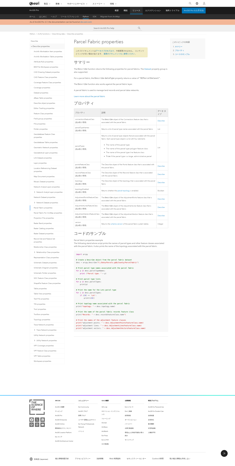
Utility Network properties (44, 335)
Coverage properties (42, 88)
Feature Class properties (43, 114)
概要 (117, 10)
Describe (34, 41)
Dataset (147, 69)
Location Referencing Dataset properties (45, 169)
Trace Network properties (44, 325)
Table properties (40, 289)
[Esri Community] (31, 424)
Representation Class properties (46, 258)
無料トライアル (172, 10)
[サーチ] (139, 28)
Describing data (58, 34)
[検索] (190, 3)
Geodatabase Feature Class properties (44, 135)
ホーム (32, 16)
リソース (136, 10)
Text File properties (41, 299)
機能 (126, 10)
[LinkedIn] (42, 419)
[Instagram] (37, 424)
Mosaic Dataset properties (44, 182)
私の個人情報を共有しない (180, 459)
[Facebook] (31, 419)
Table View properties (42, 294)
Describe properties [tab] (41, 46)
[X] (37, 419)
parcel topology (123, 191)
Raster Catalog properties (44, 228)
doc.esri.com (86, 22)
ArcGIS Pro (34, 10)
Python (86, 16)
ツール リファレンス (70, 16)
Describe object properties (44, 103)
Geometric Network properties (46, 148)
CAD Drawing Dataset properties (47, 72)
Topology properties (42, 320)
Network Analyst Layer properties (47, 187)
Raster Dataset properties (43, 234)
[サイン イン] (204, 3)
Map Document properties (44, 176)
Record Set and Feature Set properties (44, 240)
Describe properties (75, 34)
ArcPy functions (44, 34)
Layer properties (40, 163)
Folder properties (41, 129)
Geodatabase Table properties (46, 142)
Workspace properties (42, 361)
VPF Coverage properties (44, 346)
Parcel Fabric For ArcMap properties (48, 213)
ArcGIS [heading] (57, 400)
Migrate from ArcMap (110, 16)
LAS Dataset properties (43, 158)
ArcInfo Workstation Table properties (48, 57)
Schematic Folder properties (45, 273)
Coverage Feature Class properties (47, 83)
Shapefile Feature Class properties (47, 283)
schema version (117, 224)
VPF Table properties (42, 356)
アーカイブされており (105, 51)
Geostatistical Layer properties (46, 153)
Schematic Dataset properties (45, 263)
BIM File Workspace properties (46, 67)
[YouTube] (42, 424)
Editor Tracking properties (44, 108)
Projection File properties (44, 218)
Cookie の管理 (158, 459)
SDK (94, 16)
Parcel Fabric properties (43, 208)
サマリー (178, 47)
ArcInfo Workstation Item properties (48, 51)
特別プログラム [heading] (153, 400)
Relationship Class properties (45, 247)
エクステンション (153, 10)
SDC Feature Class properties (45, 278)
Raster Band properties (43, 223)
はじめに (43, 16)
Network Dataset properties (44, 197)
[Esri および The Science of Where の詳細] (37, 408)
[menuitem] (64, 407)
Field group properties (43, 119)
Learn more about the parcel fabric (89, 96)
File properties (39, 124)
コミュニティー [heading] (83, 400)
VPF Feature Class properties (45, 351)
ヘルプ (54, 16)
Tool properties (40, 309)
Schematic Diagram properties (46, 268)
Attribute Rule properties (43, 62)
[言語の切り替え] (197, 3)
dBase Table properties (43, 98)
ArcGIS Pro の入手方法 (194, 10)
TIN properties (39, 304)
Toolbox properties (41, 314)
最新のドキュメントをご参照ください (119, 54)
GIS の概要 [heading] (105, 400)
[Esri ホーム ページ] (34, 3)
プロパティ (179, 50)
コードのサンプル (182, 54)
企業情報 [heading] (128, 400)
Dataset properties (41, 93)
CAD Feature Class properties (45, 77)
